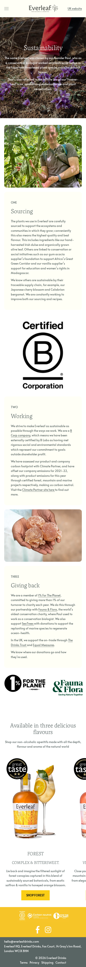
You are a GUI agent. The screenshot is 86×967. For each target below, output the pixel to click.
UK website (75, 9)
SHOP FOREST (35, 895)
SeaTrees (28, 623)
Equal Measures (43, 645)
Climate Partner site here (38, 490)
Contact (61, 962)
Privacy (34, 962)
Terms (24, 962)
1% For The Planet (49, 595)
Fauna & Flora (47, 609)
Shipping (47, 962)
